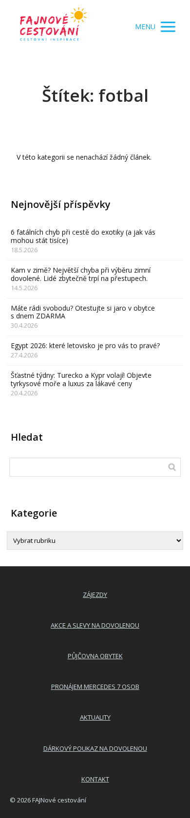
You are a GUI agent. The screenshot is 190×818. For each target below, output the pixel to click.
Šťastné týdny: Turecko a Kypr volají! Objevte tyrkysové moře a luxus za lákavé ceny (81, 379)
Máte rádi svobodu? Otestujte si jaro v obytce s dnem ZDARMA (83, 312)
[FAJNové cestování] (53, 27)
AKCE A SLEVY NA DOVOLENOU (95, 625)
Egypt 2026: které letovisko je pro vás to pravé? (85, 345)
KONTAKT (95, 779)
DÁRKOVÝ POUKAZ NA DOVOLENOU (95, 748)
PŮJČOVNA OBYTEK (95, 655)
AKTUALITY (95, 717)
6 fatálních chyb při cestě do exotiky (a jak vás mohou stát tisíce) (83, 236)
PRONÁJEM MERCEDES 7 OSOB (95, 686)
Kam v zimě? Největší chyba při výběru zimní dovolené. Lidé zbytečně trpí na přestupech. (81, 274)
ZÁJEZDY (95, 594)
